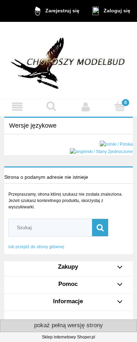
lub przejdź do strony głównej (36, 246)
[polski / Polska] (116, 144)
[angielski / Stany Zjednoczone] (101, 151)
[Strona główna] (68, 60)
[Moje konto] (85, 106)
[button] (17, 106)
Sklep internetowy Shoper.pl (68, 337)
